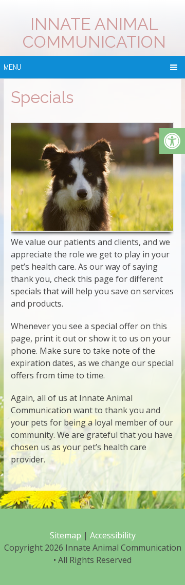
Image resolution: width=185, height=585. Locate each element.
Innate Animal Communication (94, 33)
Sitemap (65, 535)
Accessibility (113, 535)
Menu (12, 67)
